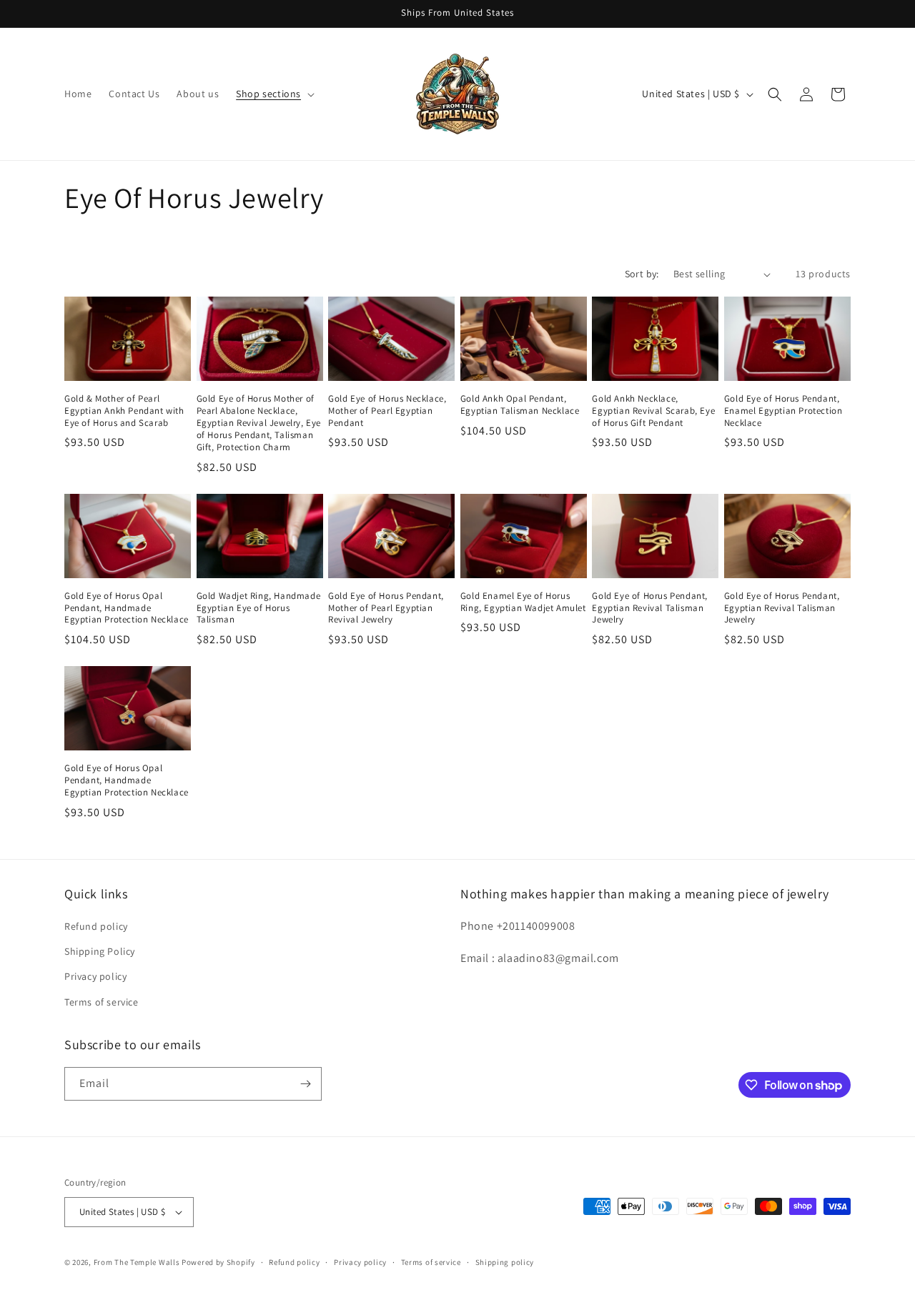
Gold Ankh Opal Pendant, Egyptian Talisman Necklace (520, 405)
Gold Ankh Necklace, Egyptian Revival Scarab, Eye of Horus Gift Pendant (653, 411)
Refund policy (96, 926)
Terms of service (101, 1002)
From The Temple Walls (137, 1262)
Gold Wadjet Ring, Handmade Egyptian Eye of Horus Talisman (259, 608)
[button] (273, 94)
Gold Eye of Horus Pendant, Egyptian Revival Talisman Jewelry (650, 608)
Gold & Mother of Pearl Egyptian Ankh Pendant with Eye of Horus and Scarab (124, 411)
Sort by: (642, 273)
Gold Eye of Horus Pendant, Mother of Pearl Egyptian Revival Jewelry (386, 608)
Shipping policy (505, 1262)
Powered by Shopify (218, 1262)
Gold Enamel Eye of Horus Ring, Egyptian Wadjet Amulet (523, 602)
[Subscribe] (305, 1084)
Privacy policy (95, 976)
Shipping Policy (99, 951)
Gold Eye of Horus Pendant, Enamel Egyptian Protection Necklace (783, 411)
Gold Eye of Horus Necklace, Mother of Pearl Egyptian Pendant (387, 411)
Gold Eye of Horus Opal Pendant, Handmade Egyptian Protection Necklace (126, 608)
